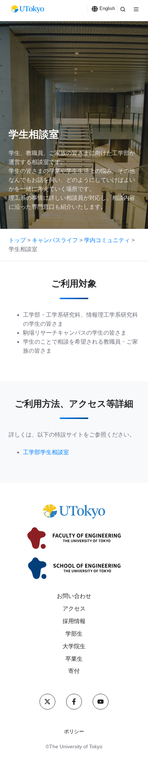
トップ (17, 240)
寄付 (74, 671)
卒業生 (74, 659)
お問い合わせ (74, 596)
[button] (123, 9)
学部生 (74, 634)
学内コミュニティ (107, 240)
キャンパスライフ (55, 240)
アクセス (74, 609)
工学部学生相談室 (46, 452)
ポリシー (74, 731)
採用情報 (74, 621)
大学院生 (74, 646)
